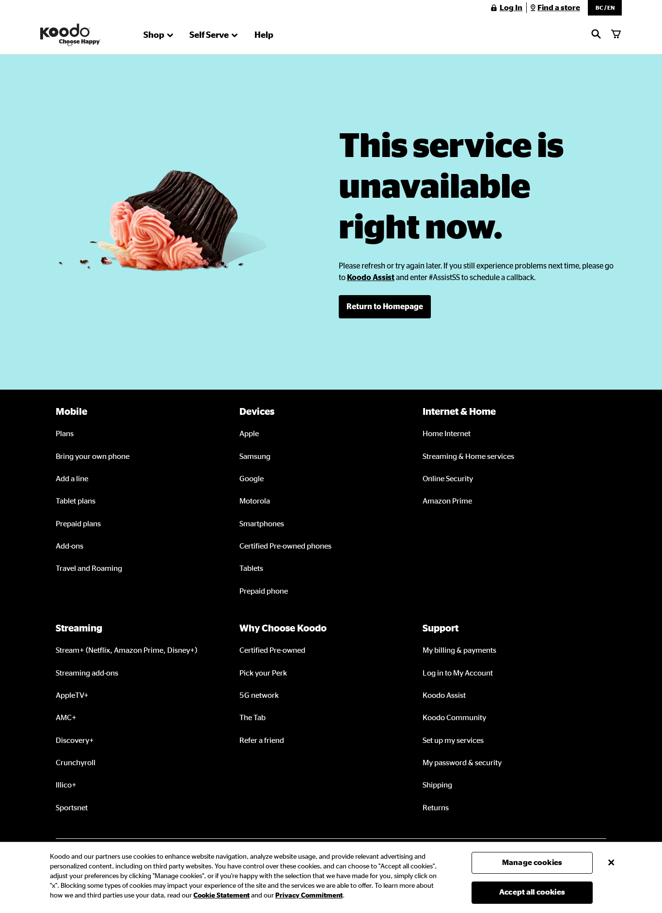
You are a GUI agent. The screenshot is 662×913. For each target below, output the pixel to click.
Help (263, 35)
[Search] (596, 35)
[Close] (611, 862)
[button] (605, 8)
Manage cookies (532, 862)
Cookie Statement (221, 895)
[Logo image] (70, 35)
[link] (370, 277)
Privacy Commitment (309, 895)
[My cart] (616, 35)
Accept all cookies (532, 892)
